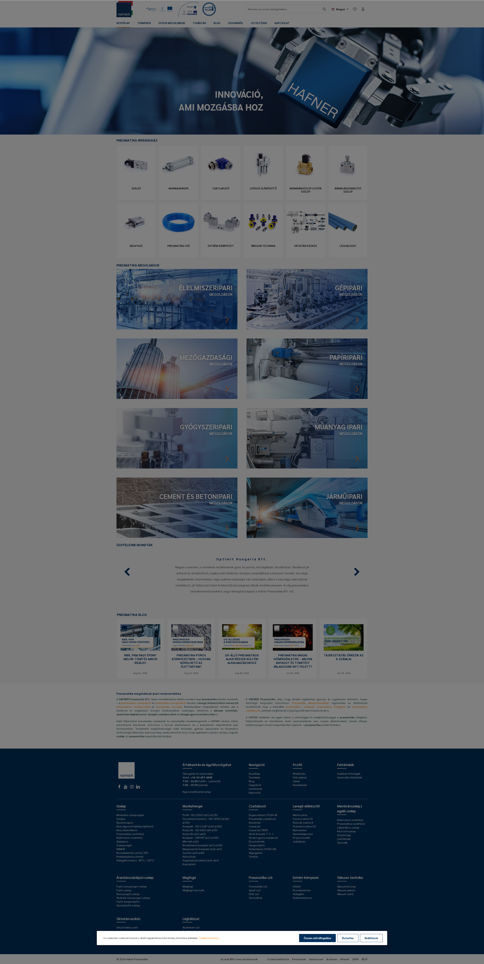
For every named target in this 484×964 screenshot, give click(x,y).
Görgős (120, 818)
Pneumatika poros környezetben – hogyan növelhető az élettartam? (191, 660)
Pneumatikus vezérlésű (130, 833)
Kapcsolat (255, 792)
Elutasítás (348, 938)
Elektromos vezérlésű (129, 837)
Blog (251, 781)
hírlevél (344, 959)
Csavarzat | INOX (258, 830)
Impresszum (316, 959)
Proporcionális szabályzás (301, 839)
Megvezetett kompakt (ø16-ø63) (202, 849)
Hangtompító (257, 845)
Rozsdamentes (302, 890)
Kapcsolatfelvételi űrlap (197, 791)
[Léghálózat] (347, 222)
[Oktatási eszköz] (305, 222)
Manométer (300, 830)
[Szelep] (136, 165)
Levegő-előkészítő (263, 188)
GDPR (355, 959)
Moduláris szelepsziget (130, 815)
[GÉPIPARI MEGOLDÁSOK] (307, 299)
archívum (331, 959)
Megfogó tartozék (193, 890)
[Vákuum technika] (263, 222)
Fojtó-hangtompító (128, 901)
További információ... (209, 937)
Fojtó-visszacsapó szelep (131, 886)
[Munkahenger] (178, 165)
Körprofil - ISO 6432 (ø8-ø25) (200, 830)
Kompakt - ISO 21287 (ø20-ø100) (202, 826)
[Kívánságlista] (354, 9)
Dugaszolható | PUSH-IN (263, 815)
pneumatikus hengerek (331, 706)
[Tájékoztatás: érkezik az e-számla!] (344, 637)
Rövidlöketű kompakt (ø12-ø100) (203, 845)
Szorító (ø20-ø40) (193, 852)
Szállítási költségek (348, 773)
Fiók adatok (300, 777)
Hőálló (297, 886)
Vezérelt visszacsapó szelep (133, 897)
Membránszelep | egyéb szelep (305, 190)
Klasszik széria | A (303, 822)
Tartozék (342, 842)
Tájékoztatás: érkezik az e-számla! (344, 657)
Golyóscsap (344, 835)
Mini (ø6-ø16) (191, 841)
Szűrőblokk (344, 838)
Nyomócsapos (124, 822)
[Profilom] (363, 9)
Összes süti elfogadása (317, 938)
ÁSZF (365, 959)
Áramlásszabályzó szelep (348, 190)
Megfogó (136, 245)
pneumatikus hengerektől (170, 703)
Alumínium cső (191, 927)
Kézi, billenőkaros (126, 830)
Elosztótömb (256, 841)
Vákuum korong (346, 886)
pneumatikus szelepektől (136, 703)
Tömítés (253, 856)
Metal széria (300, 815)
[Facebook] (119, 787)
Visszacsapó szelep (128, 894)
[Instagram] (132, 787)
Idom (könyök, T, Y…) (261, 833)
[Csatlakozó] (220, 165)
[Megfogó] (136, 222)
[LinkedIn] (138, 787)
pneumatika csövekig (169, 706)
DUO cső (254, 894)
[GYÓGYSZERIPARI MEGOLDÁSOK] (176, 438)
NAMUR (120, 849)
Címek (296, 781)
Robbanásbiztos (302, 897)
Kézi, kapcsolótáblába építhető (135, 826)
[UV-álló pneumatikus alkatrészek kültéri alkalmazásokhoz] (242, 637)
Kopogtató (189, 864)
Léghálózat (348, 245)
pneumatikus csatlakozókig (133, 706)
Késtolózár (189, 856)
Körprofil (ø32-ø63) (194, 833)
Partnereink (299, 959)
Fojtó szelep (123, 890)
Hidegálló (298, 894)
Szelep (136, 188)
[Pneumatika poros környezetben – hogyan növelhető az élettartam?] (191, 637)
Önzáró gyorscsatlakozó (263, 837)
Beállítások (371, 938)
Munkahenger (178, 188)
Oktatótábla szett (127, 927)
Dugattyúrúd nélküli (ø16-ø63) (201, 860)
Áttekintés (299, 773)
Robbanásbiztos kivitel (129, 856)
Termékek (254, 777)
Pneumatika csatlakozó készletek (262, 820)
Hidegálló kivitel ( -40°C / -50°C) (135, 860)
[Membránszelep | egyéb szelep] (305, 165)
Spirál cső (254, 890)
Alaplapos (122, 841)
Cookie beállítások (278, 959)
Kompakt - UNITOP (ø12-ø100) (201, 837)
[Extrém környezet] (220, 222)
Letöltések (255, 788)
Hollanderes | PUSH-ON (262, 849)
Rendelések (300, 785)
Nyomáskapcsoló (303, 833)
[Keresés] (324, 9)
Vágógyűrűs (256, 852)
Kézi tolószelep (346, 831)
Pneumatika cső (178, 245)
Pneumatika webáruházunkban (311, 703)
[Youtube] (125, 787)
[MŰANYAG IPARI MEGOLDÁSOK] (307, 438)
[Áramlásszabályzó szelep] (347, 165)
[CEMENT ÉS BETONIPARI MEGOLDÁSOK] (176, 507)
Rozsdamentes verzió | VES (132, 852)
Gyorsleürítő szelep (128, 905)
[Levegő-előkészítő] (263, 165)
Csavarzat (254, 826)
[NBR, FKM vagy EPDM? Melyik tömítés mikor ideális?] (140, 637)
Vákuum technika (263, 245)
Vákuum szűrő (345, 894)
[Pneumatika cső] (178, 222)
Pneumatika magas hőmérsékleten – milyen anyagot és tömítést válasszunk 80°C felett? (293, 660)
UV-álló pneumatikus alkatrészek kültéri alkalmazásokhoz (242, 659)
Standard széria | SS (304, 826)
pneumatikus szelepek (300, 706)
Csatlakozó (220, 188)
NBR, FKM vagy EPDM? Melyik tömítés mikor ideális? (140, 659)
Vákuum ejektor (346, 890)
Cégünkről (255, 785)
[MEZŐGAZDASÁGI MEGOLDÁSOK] (176, 368)
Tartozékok (255, 897)
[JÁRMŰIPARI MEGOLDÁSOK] (307, 507)
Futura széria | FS (303, 818)
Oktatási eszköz (305, 245)
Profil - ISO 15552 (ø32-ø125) (200, 815)
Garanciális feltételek (349, 777)
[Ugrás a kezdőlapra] (124, 9)
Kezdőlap (254, 773)
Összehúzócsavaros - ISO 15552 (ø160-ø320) (206, 820)
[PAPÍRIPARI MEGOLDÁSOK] (307, 368)
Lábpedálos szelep (348, 827)
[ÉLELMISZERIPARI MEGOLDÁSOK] (176, 299)
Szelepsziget (124, 845)
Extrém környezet (221, 245)
